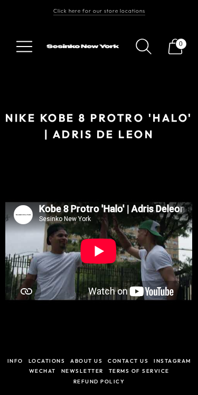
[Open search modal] (143, 46)
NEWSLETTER (82, 371)
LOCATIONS (47, 360)
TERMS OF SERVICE (139, 371)
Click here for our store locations (99, 10)
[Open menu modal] (24, 46)
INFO (15, 360)
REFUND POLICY (99, 381)
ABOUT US (86, 360)
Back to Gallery (99, 159)
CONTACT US (128, 360)
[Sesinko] (84, 46)
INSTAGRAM (172, 360)
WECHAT (42, 371)
